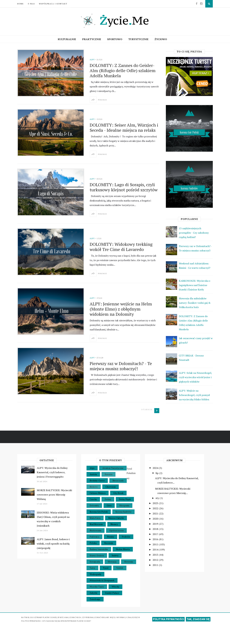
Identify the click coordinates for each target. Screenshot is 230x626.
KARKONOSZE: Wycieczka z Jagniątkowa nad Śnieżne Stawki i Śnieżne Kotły (194, 285)
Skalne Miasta (123, 549)
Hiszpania (124, 505)
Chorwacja (110, 486)
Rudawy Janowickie (99, 549)
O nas (31, 3)
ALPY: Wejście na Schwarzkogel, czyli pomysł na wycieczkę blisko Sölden (194, 395)
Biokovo (94, 486)
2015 (156, 544)
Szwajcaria (95, 561)
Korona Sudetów (123, 511)
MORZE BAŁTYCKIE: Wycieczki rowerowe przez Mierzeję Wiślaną (54, 495)
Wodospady (95, 574)
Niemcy (114, 524)
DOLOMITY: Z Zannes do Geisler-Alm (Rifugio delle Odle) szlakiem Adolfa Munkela (123, 70)
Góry (109, 505)
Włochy (115, 586)
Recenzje (108, 542)
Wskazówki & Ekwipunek (102, 580)
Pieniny (110, 536)
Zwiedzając (95, 599)
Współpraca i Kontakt (53, 3)
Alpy (92, 59)
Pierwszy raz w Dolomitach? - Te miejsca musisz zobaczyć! (121, 366)
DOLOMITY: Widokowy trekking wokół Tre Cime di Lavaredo (121, 246)
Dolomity (94, 505)
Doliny (108, 499)
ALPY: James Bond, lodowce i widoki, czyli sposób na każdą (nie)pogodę (53, 544)
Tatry (92, 567)
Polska (93, 542)
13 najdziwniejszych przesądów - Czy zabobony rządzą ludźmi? (194, 233)
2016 (156, 539)
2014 (156, 549)
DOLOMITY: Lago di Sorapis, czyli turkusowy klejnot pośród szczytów (124, 187)
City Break (118, 492)
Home (20, 3)
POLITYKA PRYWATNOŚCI (168, 619)
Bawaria (108, 474)
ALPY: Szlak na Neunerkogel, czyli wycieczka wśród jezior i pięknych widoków (195, 377)
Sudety (115, 555)
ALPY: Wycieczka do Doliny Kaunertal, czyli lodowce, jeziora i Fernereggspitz (52, 472)
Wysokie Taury (97, 586)
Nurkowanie (95, 530)
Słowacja (112, 561)
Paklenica (94, 536)
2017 (156, 534)
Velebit (119, 567)
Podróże (126, 536)
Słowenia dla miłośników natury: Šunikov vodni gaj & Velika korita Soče (194, 303)
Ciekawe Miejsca (97, 492)
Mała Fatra (95, 517)
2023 (156, 503)
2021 (156, 513)
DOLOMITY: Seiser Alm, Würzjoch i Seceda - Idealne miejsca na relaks (124, 127)
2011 (156, 565)
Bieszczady (118, 480)
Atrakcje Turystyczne (112, 467)
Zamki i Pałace (112, 592)
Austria (93, 474)
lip (157, 473)
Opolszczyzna (116, 530)
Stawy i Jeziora (97, 555)
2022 (156, 508)
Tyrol (105, 567)
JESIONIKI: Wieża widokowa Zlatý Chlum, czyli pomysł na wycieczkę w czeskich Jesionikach (53, 519)
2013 (156, 554)
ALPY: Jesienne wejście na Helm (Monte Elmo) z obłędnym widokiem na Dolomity (121, 309)
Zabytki (93, 592)
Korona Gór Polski (99, 511)
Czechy (93, 499)
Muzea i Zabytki (116, 517)
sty (158, 498)
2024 (156, 468)
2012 (156, 560)
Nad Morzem (96, 524)
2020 (156, 518)
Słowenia (128, 561)
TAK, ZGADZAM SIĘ (198, 619)
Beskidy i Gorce (97, 480)
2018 (156, 529)
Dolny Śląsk (125, 499)
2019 (156, 523)
